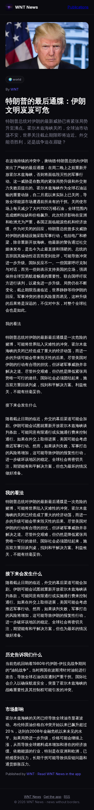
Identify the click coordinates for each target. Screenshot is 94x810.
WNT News (32, 797)
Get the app (52, 797)
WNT (14, 89)
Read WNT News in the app (59, 774)
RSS (67, 797)
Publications (78, 7)
